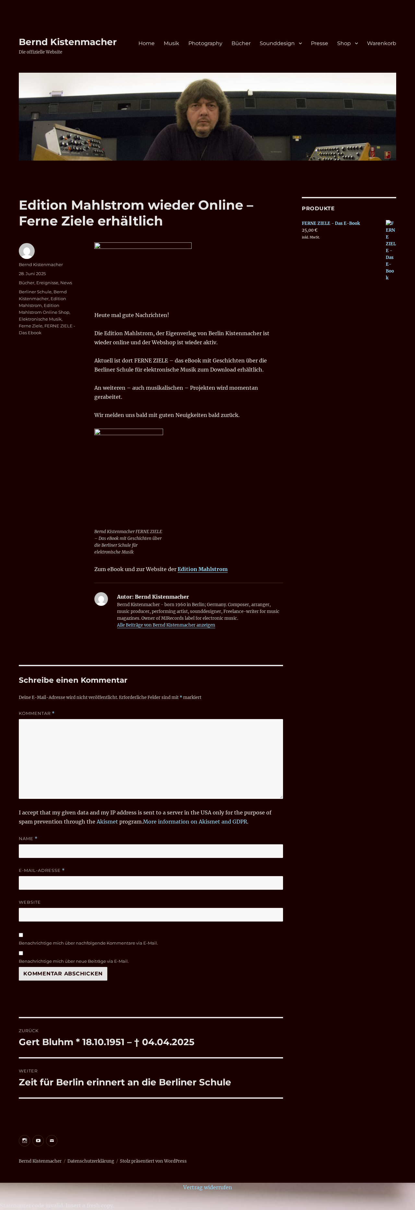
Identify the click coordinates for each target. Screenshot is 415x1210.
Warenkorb (381, 43)
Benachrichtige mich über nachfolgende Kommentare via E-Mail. (88, 943)
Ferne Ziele (30, 325)
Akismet (107, 821)
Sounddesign (277, 43)
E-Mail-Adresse (42, 870)
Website (30, 902)
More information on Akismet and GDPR (195, 821)
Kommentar (37, 713)
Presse (319, 43)
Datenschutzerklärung (90, 1161)
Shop (344, 43)
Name (28, 838)
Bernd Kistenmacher (68, 41)
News (66, 282)
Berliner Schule (35, 291)
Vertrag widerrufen (207, 1187)
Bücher (241, 43)
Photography (205, 43)
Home (146, 43)
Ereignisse (47, 282)
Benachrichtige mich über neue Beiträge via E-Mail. (74, 961)
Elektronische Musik (40, 319)
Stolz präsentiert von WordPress (153, 1161)
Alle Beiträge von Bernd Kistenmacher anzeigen (166, 625)
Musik (171, 43)
